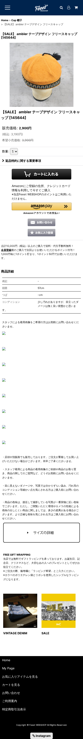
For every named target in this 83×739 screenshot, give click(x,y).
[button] (42, 208)
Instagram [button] (43, 736)
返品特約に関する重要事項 (23, 160)
